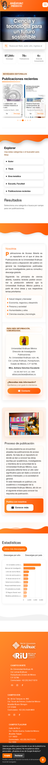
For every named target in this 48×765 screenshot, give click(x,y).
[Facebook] (22, 685)
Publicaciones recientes (19, 191)
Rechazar (19, 756)
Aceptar (7, 756)
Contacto (24, 390)
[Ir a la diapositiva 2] (20, 120)
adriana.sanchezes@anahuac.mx (24, 374)
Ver (6, 114)
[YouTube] (12, 685)
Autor (10, 161)
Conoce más (20, 507)
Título (10, 168)
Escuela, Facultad (16, 183)
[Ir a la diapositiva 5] (27, 120)
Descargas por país (33, 555)
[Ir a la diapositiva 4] (25, 120)
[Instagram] (17, 685)
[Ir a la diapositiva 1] (18, 120)
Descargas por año (12, 555)
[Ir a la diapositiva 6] (30, 120)
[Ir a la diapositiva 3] (23, 120)
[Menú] (45, 4)
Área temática (14, 176)
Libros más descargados (14, 548)
